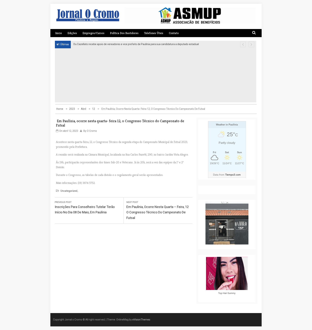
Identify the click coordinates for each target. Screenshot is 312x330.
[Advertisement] (128, 75)
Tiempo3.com (233, 174)
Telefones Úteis (153, 33)
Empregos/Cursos (93, 33)
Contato (174, 33)
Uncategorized (68, 190)
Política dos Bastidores (124, 33)
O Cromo (92, 130)
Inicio (58, 33)
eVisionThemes (141, 319)
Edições (72, 33)
